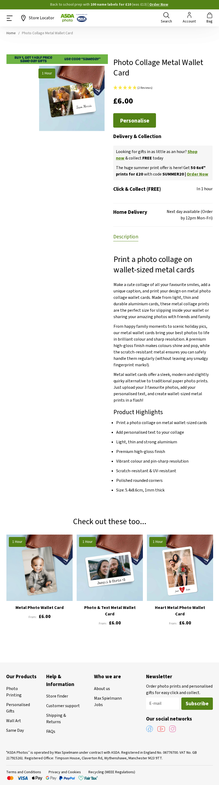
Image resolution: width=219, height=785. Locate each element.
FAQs (50, 731)
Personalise (134, 121)
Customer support (63, 706)
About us (102, 689)
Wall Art (13, 721)
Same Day (15, 730)
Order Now (158, 4)
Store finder (57, 696)
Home (11, 33)
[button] (163, 88)
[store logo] (74, 18)
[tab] (125, 236)
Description (125, 237)
